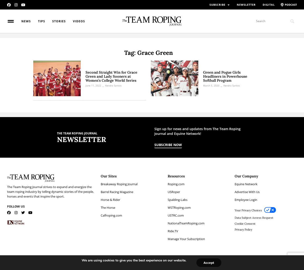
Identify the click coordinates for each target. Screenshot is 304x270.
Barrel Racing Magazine (117, 192)
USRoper (174, 192)
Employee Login (246, 200)
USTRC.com (176, 215)
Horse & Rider (110, 200)
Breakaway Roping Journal (119, 184)
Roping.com (176, 184)
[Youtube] (23, 5)
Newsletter (246, 4)
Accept (209, 263)
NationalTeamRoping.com (186, 223)
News (26, 21)
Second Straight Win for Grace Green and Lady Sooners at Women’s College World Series (111, 76)
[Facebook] (9, 5)
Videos (79, 21)
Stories (59, 21)
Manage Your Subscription (186, 239)
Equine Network (246, 184)
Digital (269, 4)
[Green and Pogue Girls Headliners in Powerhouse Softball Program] (174, 78)
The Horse (108, 207)
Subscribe (217, 4)
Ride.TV (173, 231)
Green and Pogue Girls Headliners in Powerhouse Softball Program (225, 76)
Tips (41, 21)
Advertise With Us (247, 192)
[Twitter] (23, 212)
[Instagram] (16, 5)
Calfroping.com (111, 215)
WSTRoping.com (179, 207)
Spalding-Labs (177, 200)
